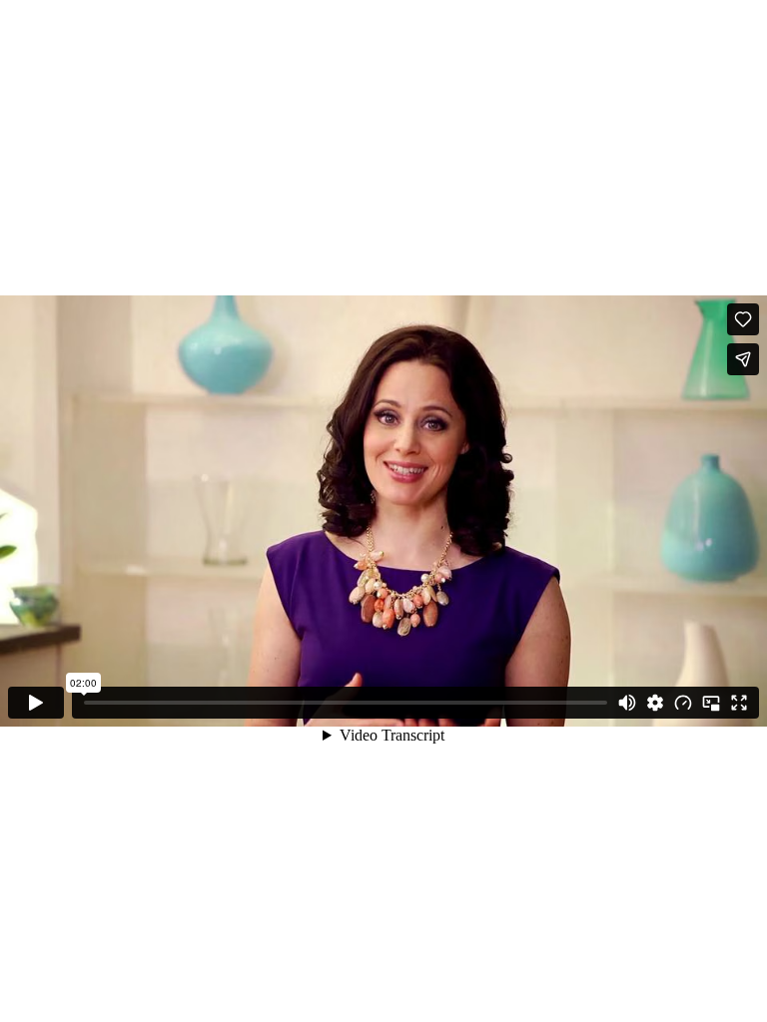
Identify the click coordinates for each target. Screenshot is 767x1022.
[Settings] (655, 703)
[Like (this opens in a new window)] (743, 319)
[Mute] (627, 703)
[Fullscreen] (739, 703)
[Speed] (683, 703)
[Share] (743, 359)
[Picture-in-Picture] (711, 703)
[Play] (36, 703)
